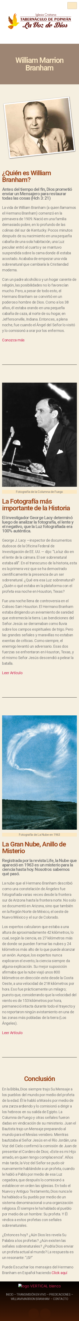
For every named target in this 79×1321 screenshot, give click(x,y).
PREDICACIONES (60, 1294)
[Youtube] (33, 1313)
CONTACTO (60, 1299)
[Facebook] (45, 1313)
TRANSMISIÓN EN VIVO (31, 1294)
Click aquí (59, 1273)
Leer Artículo (12, 673)
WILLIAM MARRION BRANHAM (30, 1299)
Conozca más (13, 340)
